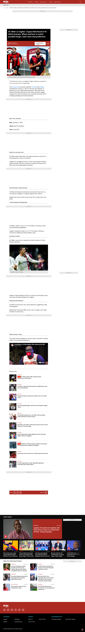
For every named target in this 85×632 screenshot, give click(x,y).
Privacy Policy (42, 619)
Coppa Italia (15, 87)
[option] (10, 549)
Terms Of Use (31, 621)
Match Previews (57, 1)
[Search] (80, 2)
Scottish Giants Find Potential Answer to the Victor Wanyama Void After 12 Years (46, 568)
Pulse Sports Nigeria (56, 619)
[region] (42, 549)
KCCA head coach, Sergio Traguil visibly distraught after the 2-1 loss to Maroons (10, 554)
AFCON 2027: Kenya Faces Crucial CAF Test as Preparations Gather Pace (46, 588)
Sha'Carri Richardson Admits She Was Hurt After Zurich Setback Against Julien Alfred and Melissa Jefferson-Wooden (19, 568)
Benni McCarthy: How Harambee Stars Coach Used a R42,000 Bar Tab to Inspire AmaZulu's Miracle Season (46, 579)
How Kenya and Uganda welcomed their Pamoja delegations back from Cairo (42, 554)
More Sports (43, 1)
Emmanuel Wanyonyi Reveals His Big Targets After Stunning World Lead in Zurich (19, 578)
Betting (50, 1)
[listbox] (42, 549)
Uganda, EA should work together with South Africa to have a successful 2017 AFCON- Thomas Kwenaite (47, 530)
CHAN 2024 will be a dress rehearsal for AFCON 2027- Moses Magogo (74, 554)
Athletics (37, 1)
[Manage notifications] (82, 630)
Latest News (5, 5)
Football (30, 1)
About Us (30, 619)
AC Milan (34, 87)
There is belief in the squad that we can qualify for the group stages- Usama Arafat (26, 554)
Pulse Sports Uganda (70, 619)
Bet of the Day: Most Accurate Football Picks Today (18, 587)
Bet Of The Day (14, 584)
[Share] (48, 43)
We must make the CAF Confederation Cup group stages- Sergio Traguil (57, 554)
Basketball (17, 619)
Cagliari (42, 87)
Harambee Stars (18, 621)
